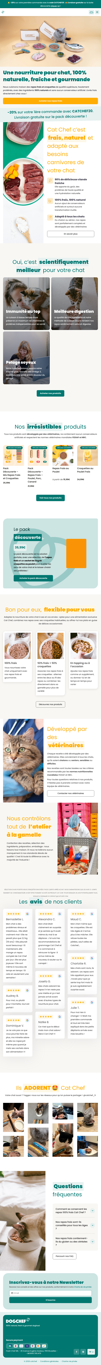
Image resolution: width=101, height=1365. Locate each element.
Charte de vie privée (83, 1287)
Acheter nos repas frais (50, 100)
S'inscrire (50, 1300)
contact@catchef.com (15, 1353)
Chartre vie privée (69, 1361)
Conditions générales (49, 1361)
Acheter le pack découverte (33, 578)
